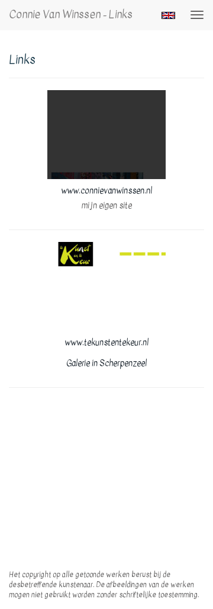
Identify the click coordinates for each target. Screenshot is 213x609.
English (168, 15)
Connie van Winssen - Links (71, 15)
